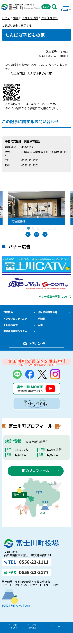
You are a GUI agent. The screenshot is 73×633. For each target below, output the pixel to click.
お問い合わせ (37, 343)
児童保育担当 (49, 18)
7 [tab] (49, 228)
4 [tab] (34, 228)
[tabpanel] (36, 208)
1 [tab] (18, 228)
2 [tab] (23, 228)
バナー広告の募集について (55, 296)
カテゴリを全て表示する (17, 25)
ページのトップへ (12, 626)
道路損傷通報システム (15, 331)
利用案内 (8, 312)
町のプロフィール (35, 470)
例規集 (41, 318)
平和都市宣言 (10, 325)
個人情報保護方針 (47, 312)
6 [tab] (44, 228)
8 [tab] (54, 228)
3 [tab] (29, 228)
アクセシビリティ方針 (15, 318)
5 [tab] (39, 228)
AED (40, 325)
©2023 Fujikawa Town (16, 605)
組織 (16, 18)
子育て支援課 (30, 18)
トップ (6, 18)
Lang (46, 7)
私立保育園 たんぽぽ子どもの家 (31, 73)
